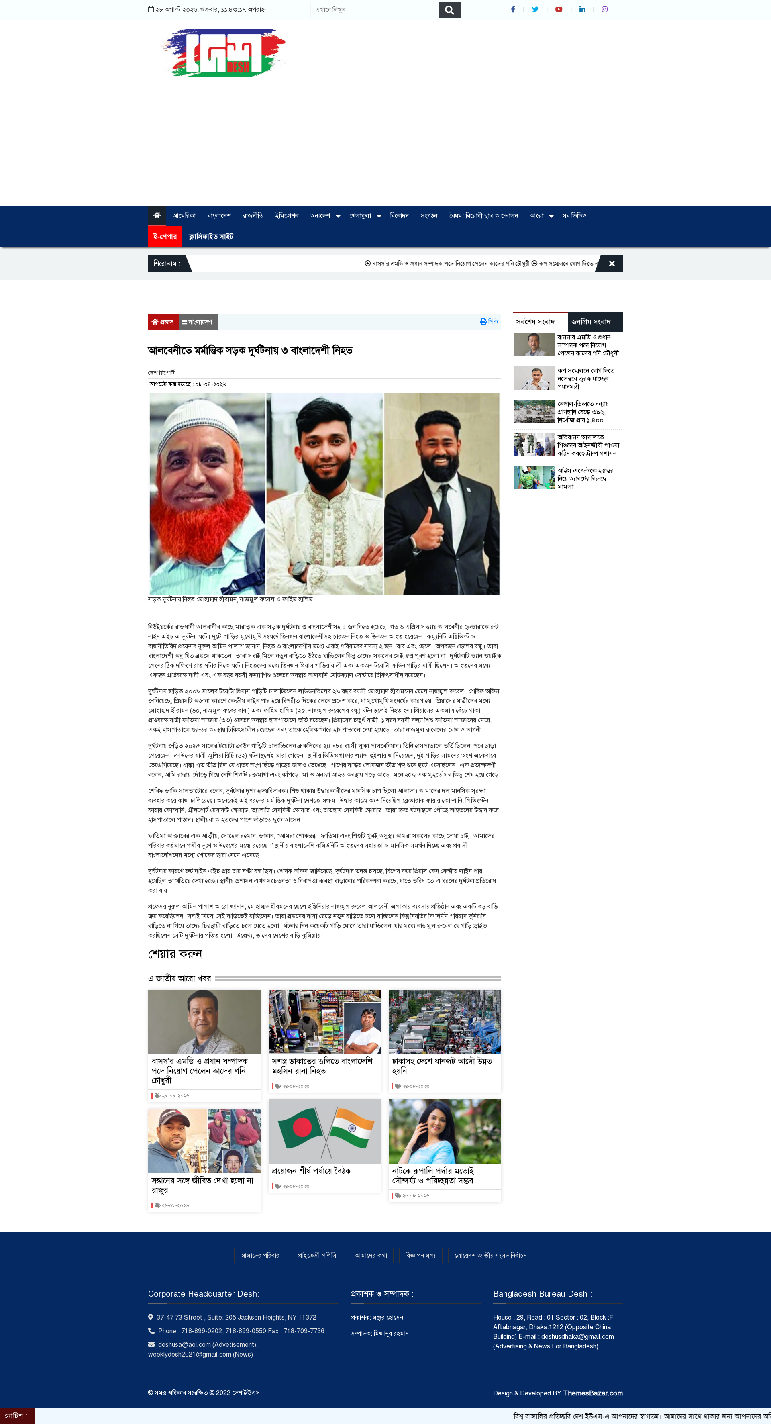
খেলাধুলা (361, 216)
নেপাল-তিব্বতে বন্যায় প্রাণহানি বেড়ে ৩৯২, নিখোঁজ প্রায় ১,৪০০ (583, 412)
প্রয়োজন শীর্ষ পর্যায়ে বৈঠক (311, 1171)
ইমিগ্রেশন (286, 216)
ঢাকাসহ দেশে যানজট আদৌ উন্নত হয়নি (442, 1066)
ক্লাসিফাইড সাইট (211, 237)
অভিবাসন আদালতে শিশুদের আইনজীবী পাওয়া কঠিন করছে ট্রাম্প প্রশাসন (588, 445)
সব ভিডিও (575, 216)
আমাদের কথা (371, 1256)
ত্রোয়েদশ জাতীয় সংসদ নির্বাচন (491, 1256)
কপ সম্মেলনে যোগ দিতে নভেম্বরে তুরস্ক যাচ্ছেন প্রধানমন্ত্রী (554, 263)
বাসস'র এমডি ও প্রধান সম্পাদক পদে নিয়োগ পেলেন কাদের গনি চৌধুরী (402, 263)
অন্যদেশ (321, 216)
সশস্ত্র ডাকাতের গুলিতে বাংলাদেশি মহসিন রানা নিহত (322, 1066)
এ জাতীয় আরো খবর (179, 978)
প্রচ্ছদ (166, 322)
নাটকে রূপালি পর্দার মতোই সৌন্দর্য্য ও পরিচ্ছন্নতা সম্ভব (433, 1176)
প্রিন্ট (492, 322)
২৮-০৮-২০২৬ (175, 1096)
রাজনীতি (253, 216)
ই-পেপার (165, 237)
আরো (537, 216)
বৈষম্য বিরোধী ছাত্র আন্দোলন (483, 216)
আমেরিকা (184, 216)
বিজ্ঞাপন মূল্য (421, 1256)
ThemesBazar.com (593, 1393)
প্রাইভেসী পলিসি (317, 1256)
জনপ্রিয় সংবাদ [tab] (591, 321)
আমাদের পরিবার (260, 1256)
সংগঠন (429, 216)
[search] (450, 10)
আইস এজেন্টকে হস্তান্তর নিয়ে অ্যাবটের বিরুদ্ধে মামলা (586, 479)
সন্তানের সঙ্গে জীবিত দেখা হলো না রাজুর (202, 1185)
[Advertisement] (385, 137)
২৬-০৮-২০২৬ (175, 1205)
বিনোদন (399, 216)
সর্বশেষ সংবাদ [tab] (535, 321)
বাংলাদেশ (219, 216)
